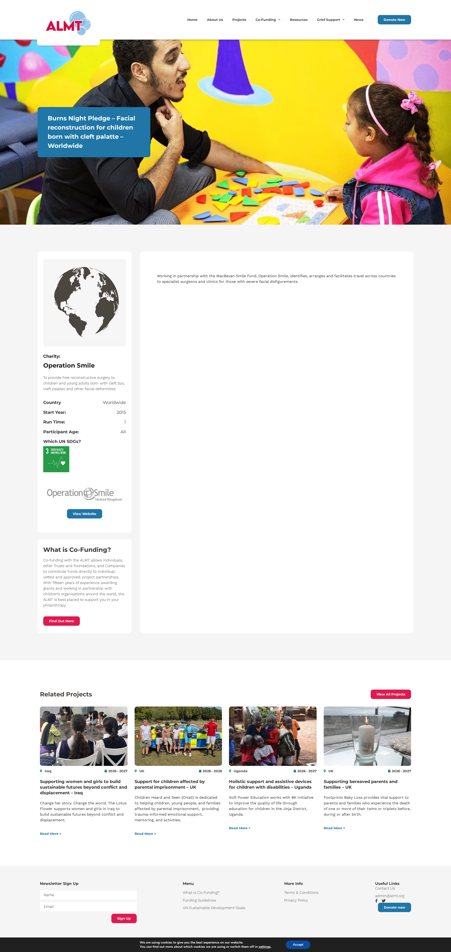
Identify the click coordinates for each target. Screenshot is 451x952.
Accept (298, 944)
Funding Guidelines (199, 900)
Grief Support (328, 20)
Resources (298, 20)
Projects (239, 20)
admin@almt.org (389, 896)
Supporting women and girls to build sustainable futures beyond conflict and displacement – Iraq (83, 787)
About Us (215, 20)
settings (265, 947)
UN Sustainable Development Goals (214, 908)
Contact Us (385, 888)
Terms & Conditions (301, 892)
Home (192, 20)
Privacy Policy (296, 900)
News (358, 20)
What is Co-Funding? (201, 892)
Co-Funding (266, 20)
